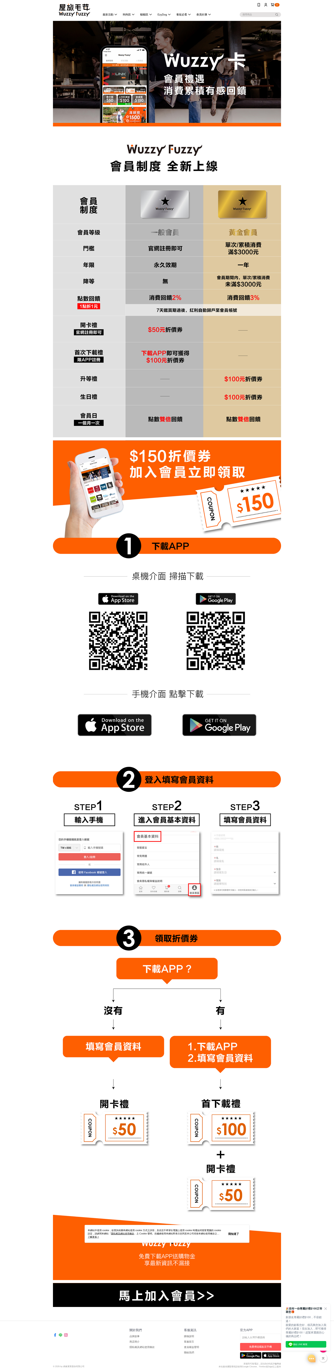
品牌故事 (135, 1336)
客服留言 (189, 1341)
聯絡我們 (189, 1352)
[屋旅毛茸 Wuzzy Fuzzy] (74, 10)
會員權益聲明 (191, 1347)
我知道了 (233, 1233)
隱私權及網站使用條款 (142, 1347)
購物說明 (189, 1336)
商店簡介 (135, 1341)
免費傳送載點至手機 (260, 1346)
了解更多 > (93, 1237)
